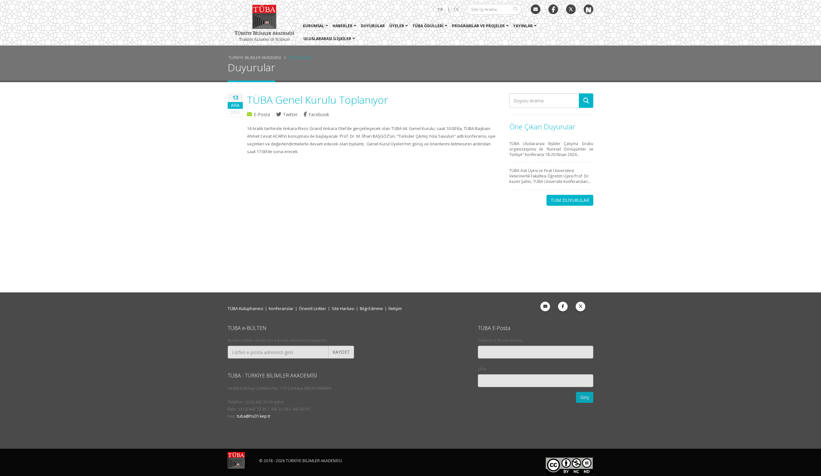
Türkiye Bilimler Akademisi (254, 57)
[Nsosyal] (588, 9)
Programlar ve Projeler (478, 26)
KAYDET (341, 352)
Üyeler (396, 26)
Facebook (319, 114)
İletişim (395, 308)
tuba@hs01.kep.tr (254, 416)
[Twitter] (571, 9)
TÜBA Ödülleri (428, 26)
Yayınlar (523, 26)
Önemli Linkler (312, 308)
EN (456, 9)
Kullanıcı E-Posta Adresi (500, 340)
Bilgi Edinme (371, 308)
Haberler (342, 26)
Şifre (482, 369)
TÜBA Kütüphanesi (245, 308)
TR (440, 9)
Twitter (291, 114)
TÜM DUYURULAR (570, 200)
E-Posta (262, 114)
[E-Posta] (535, 9)
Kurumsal (313, 26)
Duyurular (373, 26)
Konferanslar (281, 308)
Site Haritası (343, 308)
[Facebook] (563, 306)
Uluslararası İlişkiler (327, 38)
